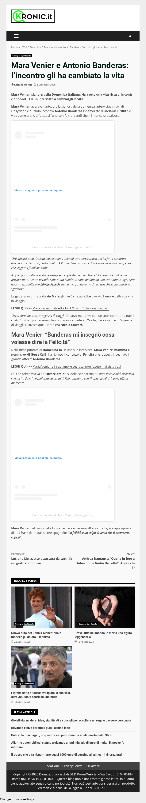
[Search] (130, 36)
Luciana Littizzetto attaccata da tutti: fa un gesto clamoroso (41, 558)
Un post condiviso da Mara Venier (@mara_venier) (62, 247)
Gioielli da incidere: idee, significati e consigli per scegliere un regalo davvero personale (71, 720)
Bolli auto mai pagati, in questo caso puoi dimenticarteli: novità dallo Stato (61, 735)
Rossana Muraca (23, 84)
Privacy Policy (72, 766)
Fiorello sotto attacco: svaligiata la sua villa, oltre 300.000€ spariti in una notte (41, 667)
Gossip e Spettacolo (21, 55)
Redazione (52, 766)
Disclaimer (92, 766)
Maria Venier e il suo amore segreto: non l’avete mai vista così (77, 366)
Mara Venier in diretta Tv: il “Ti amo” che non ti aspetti (71, 308)
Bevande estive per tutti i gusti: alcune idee (40, 728)
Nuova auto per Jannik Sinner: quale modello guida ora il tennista (41, 607)
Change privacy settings (17, 799)
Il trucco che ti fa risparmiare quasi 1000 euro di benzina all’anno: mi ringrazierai (66, 754)
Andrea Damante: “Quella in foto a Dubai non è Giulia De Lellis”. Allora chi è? (105, 561)
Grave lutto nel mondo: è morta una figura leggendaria (105, 607)
